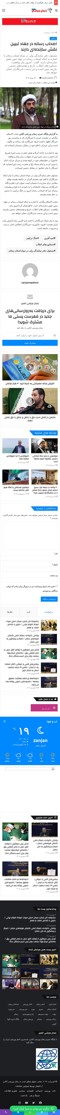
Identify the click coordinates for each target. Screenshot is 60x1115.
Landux (19, 1086)
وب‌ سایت (54, 575)
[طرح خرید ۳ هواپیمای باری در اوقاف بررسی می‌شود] (49, 984)
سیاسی (47, 32)
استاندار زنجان (13, 1004)
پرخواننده (48, 611)
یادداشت (24, 1095)
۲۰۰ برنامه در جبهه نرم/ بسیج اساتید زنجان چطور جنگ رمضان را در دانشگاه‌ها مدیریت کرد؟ (45, 490)
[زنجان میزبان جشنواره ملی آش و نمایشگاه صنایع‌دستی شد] (30, 984)
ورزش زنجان (28, 1019)
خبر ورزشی (23, 1009)
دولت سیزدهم (43, 1014)
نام (56, 553)
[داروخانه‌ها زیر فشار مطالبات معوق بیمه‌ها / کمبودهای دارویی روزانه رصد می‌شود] (49, 682)
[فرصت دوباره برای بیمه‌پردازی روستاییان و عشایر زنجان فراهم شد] (11, 984)
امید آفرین (49, 238)
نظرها (10, 611)
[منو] (3, 11)
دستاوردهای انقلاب (45, 244)
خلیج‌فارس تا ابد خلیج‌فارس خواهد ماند (17, 457)
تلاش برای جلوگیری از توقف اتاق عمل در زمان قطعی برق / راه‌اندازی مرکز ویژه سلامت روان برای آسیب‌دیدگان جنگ (21, 653)
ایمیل (55, 564)
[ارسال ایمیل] (40, 78)
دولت (54, 1014)
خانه (53, 32)
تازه (28, 611)
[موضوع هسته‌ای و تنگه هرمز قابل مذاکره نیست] (15, 477)
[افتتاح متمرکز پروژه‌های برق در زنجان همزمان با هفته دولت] (11, 973)
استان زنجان (51, 1009)
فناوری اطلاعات (10, 1091)
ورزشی (47, 1091)
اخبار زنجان (40, 1004)
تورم (33, 1009)
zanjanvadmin (47, 78)
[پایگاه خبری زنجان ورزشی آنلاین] (41, 10)
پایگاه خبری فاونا (13, 1019)
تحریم (41, 1009)
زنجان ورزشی (51, 1019)
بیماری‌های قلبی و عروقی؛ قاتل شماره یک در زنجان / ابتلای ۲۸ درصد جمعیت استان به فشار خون (22, 667)
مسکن (39, 1019)
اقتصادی (30, 1091)
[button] (33, 1108)
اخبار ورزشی (27, 1004)
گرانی (54, 1024)
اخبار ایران (52, 1004)
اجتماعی (39, 1091)
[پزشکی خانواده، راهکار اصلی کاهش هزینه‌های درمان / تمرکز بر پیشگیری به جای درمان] (49, 639)
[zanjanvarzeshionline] (30, 21)
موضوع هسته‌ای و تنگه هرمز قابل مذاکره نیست (16, 488)
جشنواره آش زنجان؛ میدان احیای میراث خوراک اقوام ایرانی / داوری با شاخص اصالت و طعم (22, 624)
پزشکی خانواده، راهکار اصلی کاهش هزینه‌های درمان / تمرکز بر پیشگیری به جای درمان (22, 639)
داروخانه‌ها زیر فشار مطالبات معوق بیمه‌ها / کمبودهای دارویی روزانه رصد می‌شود (22, 682)
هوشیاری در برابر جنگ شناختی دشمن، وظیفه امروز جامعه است (45, 458)
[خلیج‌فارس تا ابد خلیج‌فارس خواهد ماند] (15, 445)
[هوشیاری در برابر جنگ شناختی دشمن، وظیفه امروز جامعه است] (44, 445)
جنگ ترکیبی (31, 238)
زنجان (16, 1014)
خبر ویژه (11, 1009)
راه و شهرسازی (28, 1014)
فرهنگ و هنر (34, 1095)
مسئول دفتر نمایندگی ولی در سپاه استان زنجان (31, 250)
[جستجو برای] (56, 11)
